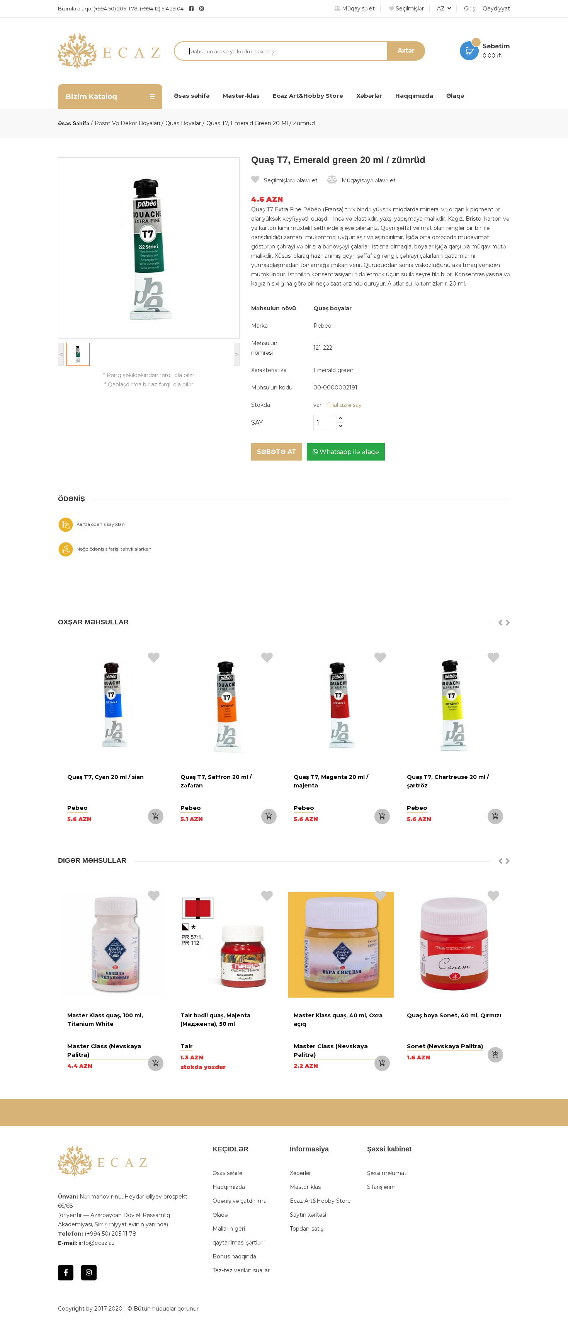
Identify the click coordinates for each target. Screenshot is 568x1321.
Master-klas (241, 95)
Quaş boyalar (183, 123)
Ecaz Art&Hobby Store (308, 95)
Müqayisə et (357, 8)
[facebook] (191, 8)
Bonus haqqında (234, 1256)
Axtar (406, 50)
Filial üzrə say (344, 404)
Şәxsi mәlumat (386, 1173)
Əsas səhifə (191, 95)
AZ (441, 8)
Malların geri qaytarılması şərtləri (238, 1235)
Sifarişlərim (381, 1186)
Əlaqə (455, 95)
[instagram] (220, 8)
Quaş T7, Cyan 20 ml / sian (105, 777)
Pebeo (322, 325)
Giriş (469, 8)
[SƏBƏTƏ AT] (155, 816)
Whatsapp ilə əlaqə (348, 452)
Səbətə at (276, 452)
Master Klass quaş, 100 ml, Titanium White (105, 1019)
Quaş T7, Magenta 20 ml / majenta (331, 781)
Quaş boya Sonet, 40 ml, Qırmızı (454, 1015)
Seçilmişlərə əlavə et (290, 180)
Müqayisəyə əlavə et (368, 180)
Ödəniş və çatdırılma (240, 1200)
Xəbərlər (369, 95)
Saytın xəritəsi (308, 1214)
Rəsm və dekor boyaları (127, 123)
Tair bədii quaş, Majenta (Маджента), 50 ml (215, 1019)
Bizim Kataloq (91, 96)
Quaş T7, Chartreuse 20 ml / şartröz (448, 781)
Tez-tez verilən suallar (241, 1270)
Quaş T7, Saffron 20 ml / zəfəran (216, 781)
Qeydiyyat (496, 8)
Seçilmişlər (409, 8)
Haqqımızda (414, 95)
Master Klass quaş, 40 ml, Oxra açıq (338, 1019)
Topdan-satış (306, 1228)
